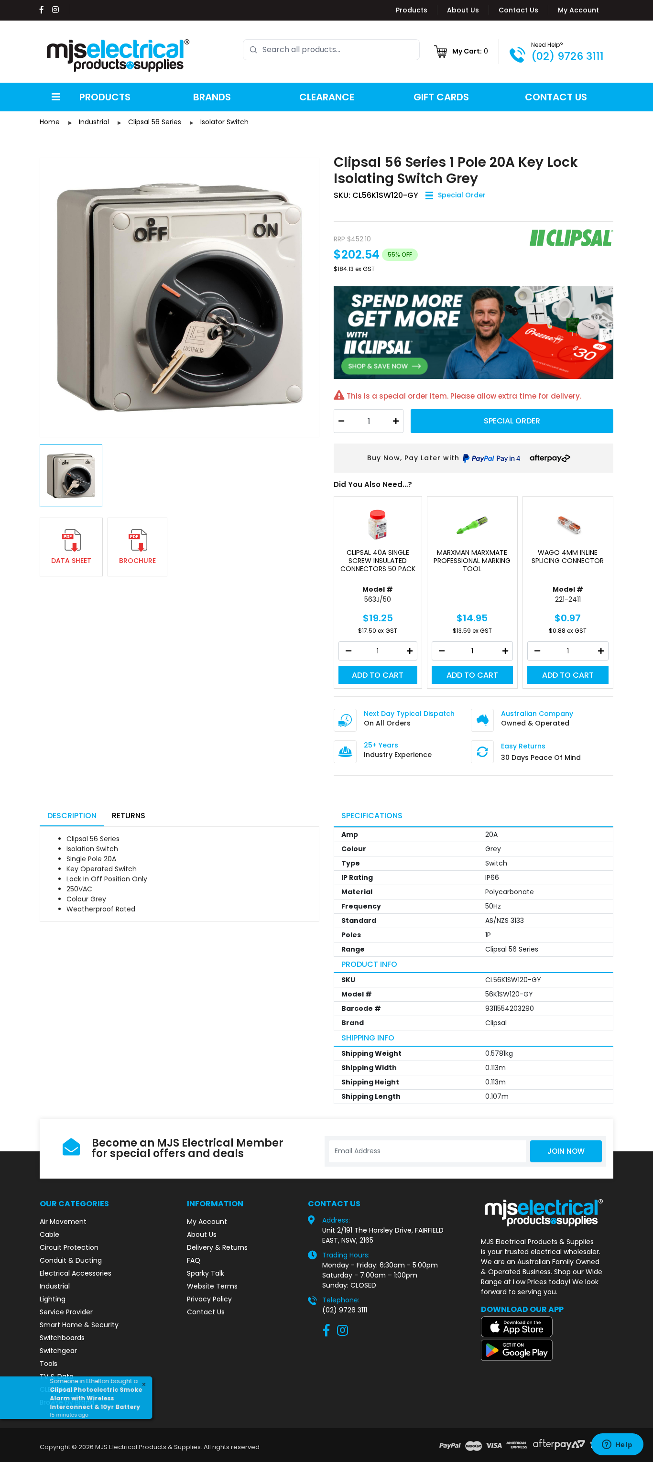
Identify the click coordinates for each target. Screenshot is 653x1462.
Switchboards (62, 1338)
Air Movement (63, 1221)
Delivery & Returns (217, 1247)
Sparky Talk (205, 1273)
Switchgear (58, 1350)
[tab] (72, 816)
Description (72, 815)
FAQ (193, 1260)
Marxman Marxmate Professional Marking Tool (472, 561)
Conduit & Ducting (71, 1260)
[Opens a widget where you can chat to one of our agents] (617, 1445)
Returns (128, 815)
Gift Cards (441, 97)
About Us (463, 10)
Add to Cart (377, 675)
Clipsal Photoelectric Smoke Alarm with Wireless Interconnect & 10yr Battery (97, 1395)
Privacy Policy (209, 1299)
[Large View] (179, 297)
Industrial (55, 1286)
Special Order (512, 420)
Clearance (326, 97)
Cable (49, 1234)
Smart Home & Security (79, 1325)
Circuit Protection (69, 1247)
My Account (578, 10)
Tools (48, 1363)
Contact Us (518, 10)
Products (411, 10)
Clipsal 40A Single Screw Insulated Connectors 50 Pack (377, 561)
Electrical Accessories (75, 1273)
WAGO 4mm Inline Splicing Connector (568, 557)
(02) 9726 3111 (567, 56)
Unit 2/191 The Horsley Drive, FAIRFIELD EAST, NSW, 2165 (383, 1235)
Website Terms (212, 1286)
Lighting (52, 1299)
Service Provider (66, 1312)
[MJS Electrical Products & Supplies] (118, 55)
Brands (212, 97)
